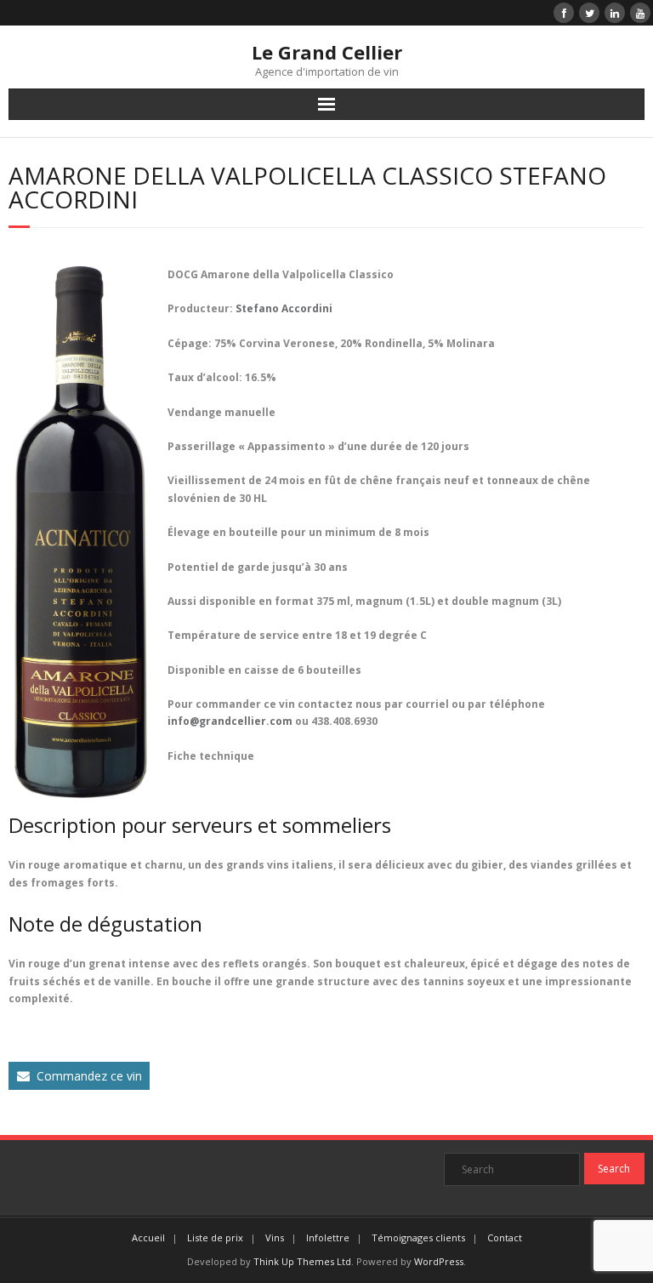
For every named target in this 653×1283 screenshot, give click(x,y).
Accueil (148, 1237)
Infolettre (327, 1237)
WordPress (438, 1261)
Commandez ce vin (89, 1076)
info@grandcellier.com (230, 721)
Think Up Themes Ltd (302, 1261)
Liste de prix (215, 1237)
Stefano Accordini (284, 308)
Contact (504, 1237)
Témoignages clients (418, 1237)
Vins (274, 1237)
